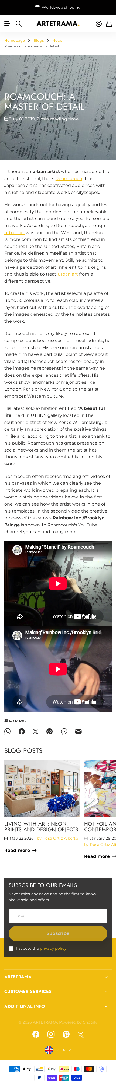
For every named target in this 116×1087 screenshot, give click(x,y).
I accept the (41, 948)
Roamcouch (69, 178)
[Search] (19, 24)
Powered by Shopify (78, 1022)
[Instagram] (50, 1034)
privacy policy (53, 948)
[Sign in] (99, 23)
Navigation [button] (7, 24)
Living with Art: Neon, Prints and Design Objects (41, 826)
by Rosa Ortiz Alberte (57, 838)
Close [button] (58, 976)
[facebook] (35, 1034)
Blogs (38, 40)
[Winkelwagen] (109, 23)
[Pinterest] (66, 1034)
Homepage (14, 40)
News (57, 40)
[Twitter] (81, 1034)
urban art (14, 232)
